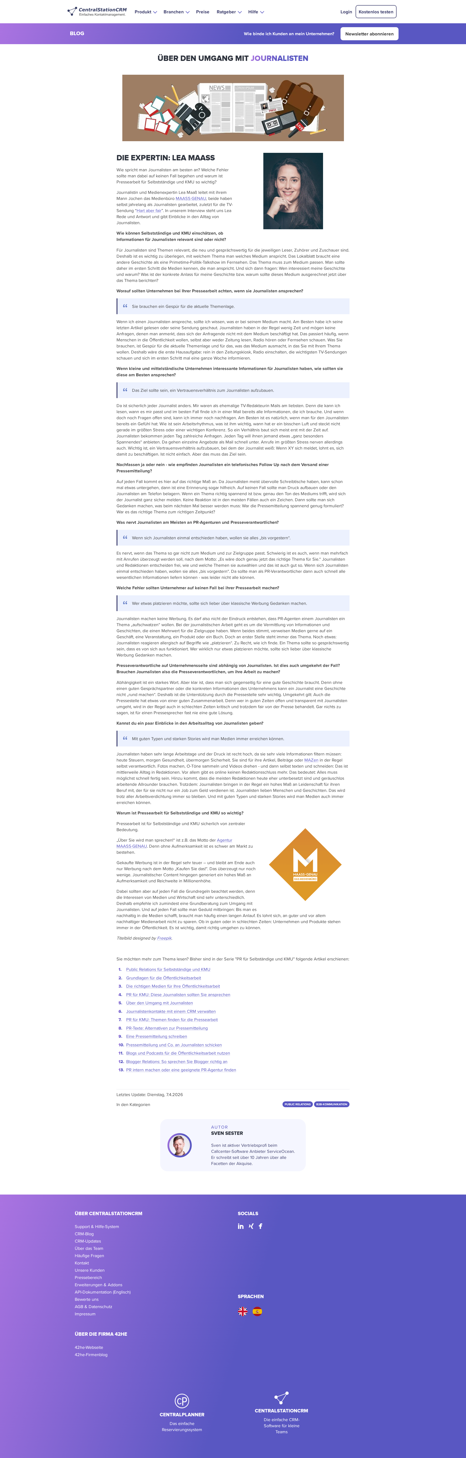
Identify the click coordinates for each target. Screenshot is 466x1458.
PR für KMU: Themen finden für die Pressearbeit (172, 1019)
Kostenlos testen (376, 11)
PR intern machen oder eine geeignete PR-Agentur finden (181, 1070)
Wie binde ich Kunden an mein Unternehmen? (289, 34)
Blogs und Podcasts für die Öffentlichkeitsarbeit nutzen (178, 1053)
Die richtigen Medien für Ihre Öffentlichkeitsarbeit (173, 986)
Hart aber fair (149, 210)
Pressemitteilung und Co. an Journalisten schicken (174, 1045)
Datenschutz (100, 1306)
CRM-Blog (84, 1234)
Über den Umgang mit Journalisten (159, 1003)
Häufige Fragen (89, 1256)
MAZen (311, 760)
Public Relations (298, 1104)
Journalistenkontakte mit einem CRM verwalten (171, 1011)
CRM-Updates (88, 1241)
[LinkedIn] (241, 1226)
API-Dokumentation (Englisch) (103, 1292)
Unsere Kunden (90, 1270)
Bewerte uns (87, 1299)
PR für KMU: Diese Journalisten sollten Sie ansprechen (178, 994)
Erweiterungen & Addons (98, 1285)
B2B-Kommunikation (331, 1104)
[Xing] (251, 1226)
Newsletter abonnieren (369, 33)
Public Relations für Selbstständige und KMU (168, 969)
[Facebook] (260, 1226)
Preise (202, 11)
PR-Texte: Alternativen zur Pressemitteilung (167, 1028)
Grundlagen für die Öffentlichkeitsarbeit (163, 978)
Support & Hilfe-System (97, 1226)
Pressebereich (88, 1277)
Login (346, 11)
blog (77, 34)
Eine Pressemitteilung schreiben (156, 1036)
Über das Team (89, 1248)
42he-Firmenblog (91, 1355)
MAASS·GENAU (191, 198)
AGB (79, 1306)
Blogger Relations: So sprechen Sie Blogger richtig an (176, 1061)
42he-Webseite (89, 1347)
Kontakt (82, 1263)
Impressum (85, 1314)
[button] (145, 11)
